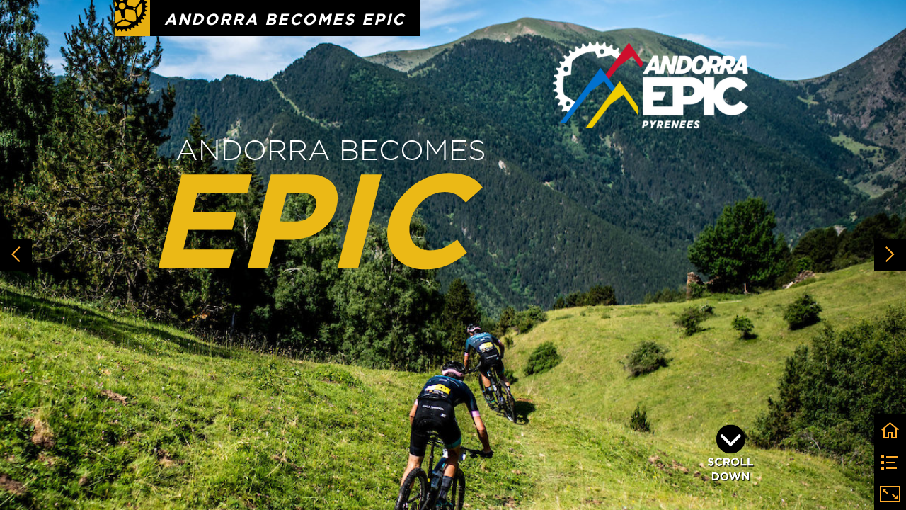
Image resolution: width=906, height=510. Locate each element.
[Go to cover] (890, 430)
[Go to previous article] (16, 255)
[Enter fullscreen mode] (890, 494)
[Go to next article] (890, 255)
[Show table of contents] (890, 462)
